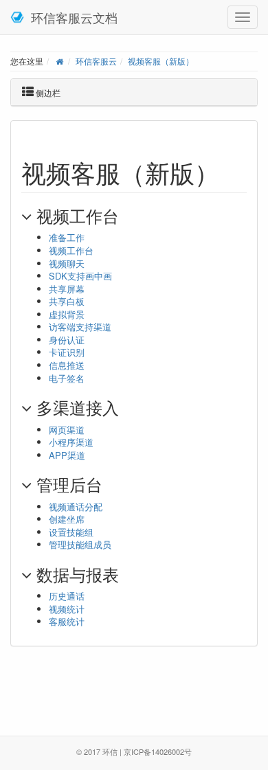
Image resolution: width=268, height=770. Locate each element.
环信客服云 (96, 61)
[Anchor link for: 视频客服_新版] (232, 171)
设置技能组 (71, 532)
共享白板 (67, 301)
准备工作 (67, 237)
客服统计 (67, 621)
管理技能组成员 (80, 544)
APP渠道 (67, 455)
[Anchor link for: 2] (110, 483)
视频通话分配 (75, 506)
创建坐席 (67, 518)
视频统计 (67, 608)
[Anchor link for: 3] (127, 573)
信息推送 (67, 365)
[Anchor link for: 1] (132, 407)
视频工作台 (71, 250)
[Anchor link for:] (127, 215)
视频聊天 (67, 263)
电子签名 (67, 378)
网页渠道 (67, 429)
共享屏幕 (67, 288)
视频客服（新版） (161, 61)
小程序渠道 (71, 442)
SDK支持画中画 (80, 275)
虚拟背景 (67, 314)
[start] (59, 61)
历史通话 (67, 595)
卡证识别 (67, 352)
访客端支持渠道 (80, 326)
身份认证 (67, 339)
